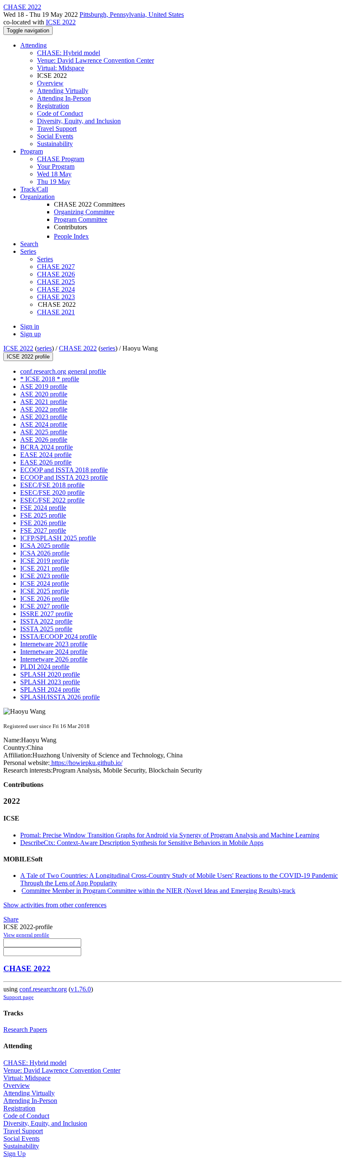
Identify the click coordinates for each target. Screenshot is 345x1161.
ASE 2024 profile (43, 424)
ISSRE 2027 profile (46, 613)
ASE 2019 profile (43, 386)
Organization (37, 196)
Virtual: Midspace (60, 68)
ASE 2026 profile (43, 439)
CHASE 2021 (56, 312)
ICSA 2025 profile (44, 545)
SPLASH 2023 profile (50, 681)
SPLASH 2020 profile (50, 674)
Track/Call (34, 189)
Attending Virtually (62, 90)
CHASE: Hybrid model (68, 52)
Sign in (29, 326)
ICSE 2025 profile (44, 591)
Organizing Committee (84, 211)
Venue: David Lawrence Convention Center (95, 60)
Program (31, 151)
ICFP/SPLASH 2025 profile (58, 538)
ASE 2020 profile (43, 394)
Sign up (30, 333)
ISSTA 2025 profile (46, 628)
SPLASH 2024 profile (50, 689)
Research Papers (25, 1029)
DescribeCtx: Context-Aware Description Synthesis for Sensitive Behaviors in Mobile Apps (141, 842)
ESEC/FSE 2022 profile (52, 500)
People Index (71, 236)
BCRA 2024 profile (46, 447)
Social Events (55, 136)
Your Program (55, 166)
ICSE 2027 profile (44, 606)
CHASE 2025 (56, 281)
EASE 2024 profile (46, 454)
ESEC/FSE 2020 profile (52, 492)
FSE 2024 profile (43, 507)
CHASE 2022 (78, 348)
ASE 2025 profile (43, 432)
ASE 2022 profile (43, 409)
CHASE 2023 (56, 296)
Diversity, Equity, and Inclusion (79, 121)
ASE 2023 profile (43, 416)
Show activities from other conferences (54, 905)
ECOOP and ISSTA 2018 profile (64, 469)
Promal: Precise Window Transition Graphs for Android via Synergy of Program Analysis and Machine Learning (169, 835)
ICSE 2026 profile (44, 598)
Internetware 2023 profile (54, 644)
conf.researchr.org (43, 989)
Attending (33, 45)
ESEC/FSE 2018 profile (52, 485)
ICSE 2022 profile (28, 356)
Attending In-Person (64, 98)
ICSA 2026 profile (44, 553)
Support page (18, 997)
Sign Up (14, 1153)
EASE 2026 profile (46, 462)
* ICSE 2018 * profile (49, 379)
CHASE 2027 (56, 266)
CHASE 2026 (56, 274)
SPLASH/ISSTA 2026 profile (60, 697)
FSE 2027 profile (43, 530)
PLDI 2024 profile (44, 666)
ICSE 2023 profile (44, 575)
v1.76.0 (81, 989)
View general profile (26, 935)
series (44, 348)
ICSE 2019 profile (44, 560)
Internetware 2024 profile (54, 651)
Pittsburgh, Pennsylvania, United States (132, 14)
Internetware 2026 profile (54, 659)
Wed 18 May (54, 174)
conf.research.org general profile (63, 371)
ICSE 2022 (61, 22)
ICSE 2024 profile (44, 583)
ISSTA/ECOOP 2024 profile (58, 636)
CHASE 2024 (56, 289)
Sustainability (55, 143)
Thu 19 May (53, 181)
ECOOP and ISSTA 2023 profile (64, 477)
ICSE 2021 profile (44, 568)
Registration (53, 105)
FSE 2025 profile (43, 515)
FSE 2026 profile (43, 522)
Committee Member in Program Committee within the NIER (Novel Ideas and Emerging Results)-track (158, 890)
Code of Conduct (60, 113)
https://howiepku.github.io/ (86, 762)
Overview (50, 83)
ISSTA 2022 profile (46, 621)
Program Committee (80, 219)
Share (11, 919)
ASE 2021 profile (43, 401)
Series (45, 259)
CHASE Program (60, 158)
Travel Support (57, 128)
